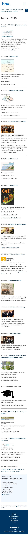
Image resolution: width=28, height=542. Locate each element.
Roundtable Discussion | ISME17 (17, 121)
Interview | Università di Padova (17, 224)
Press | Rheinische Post (15, 280)
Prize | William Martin (15, 333)
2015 (18, 471)
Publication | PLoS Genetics (16, 90)
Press (14, 522)
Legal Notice (14, 514)
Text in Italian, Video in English (11, 247)
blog (14, 49)
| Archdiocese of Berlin (19, 254)
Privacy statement (14, 516)
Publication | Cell (13, 159)
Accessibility (14, 518)
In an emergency (14, 520)
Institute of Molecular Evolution (9, 11)
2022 (4, 469)
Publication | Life (13, 56)
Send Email (6, 494)
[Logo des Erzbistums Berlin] (7, 259)
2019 (20, 469)
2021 (9, 469)
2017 (7, 471)
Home (2, 9)
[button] (26, 10)
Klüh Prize (10, 254)
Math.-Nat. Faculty (11, 9)
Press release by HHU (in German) (11, 218)
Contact (14, 513)
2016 (13, 471)
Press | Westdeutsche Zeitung (17, 307)
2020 (15, 469)
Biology (20, 9)
